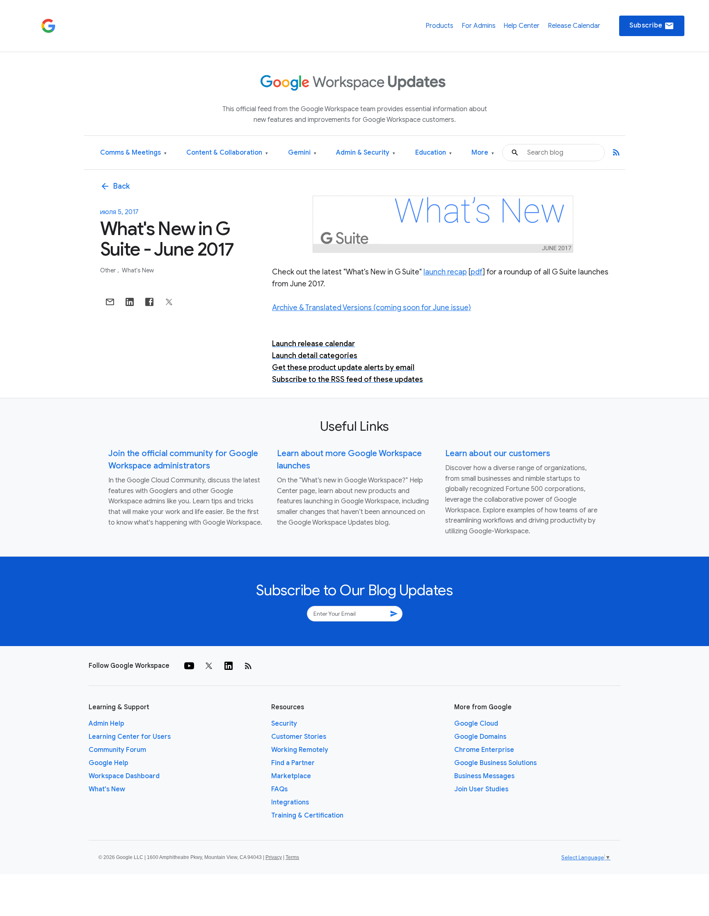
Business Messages (484, 776)
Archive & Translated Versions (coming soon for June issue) (371, 307)
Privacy (273, 857)
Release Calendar (574, 26)
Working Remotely (299, 750)
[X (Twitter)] (209, 666)
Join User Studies (481, 789)
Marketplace (291, 776)
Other (108, 270)
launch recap (445, 271)
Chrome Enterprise (484, 750)
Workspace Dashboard (124, 776)
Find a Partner (293, 763)
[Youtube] (189, 666)
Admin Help (106, 724)
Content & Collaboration (227, 153)
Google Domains (480, 737)
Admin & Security (365, 153)
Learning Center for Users (130, 737)
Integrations (290, 802)
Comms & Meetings (133, 153)
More (482, 153)
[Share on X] (169, 302)
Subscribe (651, 26)
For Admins (479, 26)
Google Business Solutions (495, 763)
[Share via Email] (110, 302)
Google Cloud (476, 724)
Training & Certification (307, 815)
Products (439, 26)
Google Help (108, 763)
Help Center (521, 26)
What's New (138, 270)
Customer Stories (298, 737)
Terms (292, 857)
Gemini (302, 153)
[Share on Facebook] (149, 302)
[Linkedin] (228, 666)
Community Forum (117, 750)
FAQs (279, 789)
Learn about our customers (497, 453)
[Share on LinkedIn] (130, 302)
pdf (477, 271)
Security (284, 724)
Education (433, 153)
